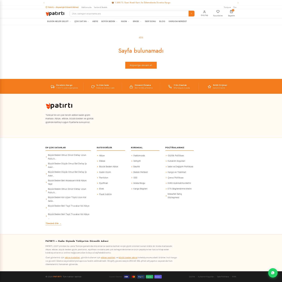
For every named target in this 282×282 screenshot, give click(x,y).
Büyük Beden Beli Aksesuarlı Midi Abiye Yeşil (67, 182)
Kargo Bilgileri (140, 188)
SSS (135, 177)
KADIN (124, 21)
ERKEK (136, 21)
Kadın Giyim (105, 172)
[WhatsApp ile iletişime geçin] (273, 273)
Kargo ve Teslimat (177, 172)
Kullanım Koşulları (176, 161)
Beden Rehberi (141, 172)
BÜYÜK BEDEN (108, 21)
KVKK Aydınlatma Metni (179, 183)
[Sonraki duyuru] (238, 3)
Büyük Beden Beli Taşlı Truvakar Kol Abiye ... (68, 208)
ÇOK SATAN (80, 21)
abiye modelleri (72, 257)
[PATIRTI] (55, 13)
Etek (101, 188)
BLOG (162, 21)
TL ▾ (234, 7)
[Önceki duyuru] (44, 3)
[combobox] (132, 13)
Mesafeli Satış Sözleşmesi (175, 196)
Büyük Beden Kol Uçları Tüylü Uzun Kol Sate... (67, 199)
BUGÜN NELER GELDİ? (58, 21)
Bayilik (137, 166)
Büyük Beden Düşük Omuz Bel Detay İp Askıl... (67, 165)
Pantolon (103, 177)
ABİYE (95, 21)
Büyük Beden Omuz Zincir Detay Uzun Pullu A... (67, 157)
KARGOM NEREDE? (178, 21)
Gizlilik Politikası (176, 155)
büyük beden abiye (128, 257)
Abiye (102, 155)
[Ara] (191, 13)
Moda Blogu (139, 183)
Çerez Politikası (176, 177)
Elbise (102, 161)
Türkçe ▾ (227, 7)
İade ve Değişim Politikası (180, 166)
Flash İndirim (105, 194)
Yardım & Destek (100, 7)
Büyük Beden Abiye (108, 166)
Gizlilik (192, 276)
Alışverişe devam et (141, 65)
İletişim (137, 161)
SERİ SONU (150, 21)
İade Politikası (223, 276)
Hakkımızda (87, 7)
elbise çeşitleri (108, 257)
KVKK (234, 276)
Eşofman (103, 183)
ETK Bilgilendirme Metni (180, 188)
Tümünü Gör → (53, 223)
